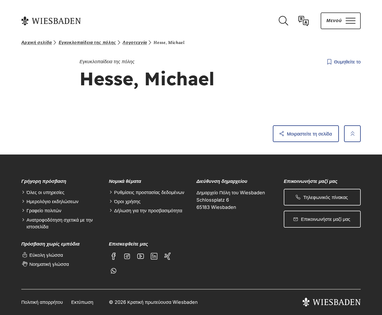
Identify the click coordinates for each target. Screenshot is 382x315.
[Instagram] (127, 256)
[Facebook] (113, 256)
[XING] (167, 256)
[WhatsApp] (113, 270)
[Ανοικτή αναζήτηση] (283, 20)
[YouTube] (140, 256)
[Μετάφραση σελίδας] (303, 20)
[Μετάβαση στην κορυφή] (352, 133)
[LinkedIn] (154, 256)
